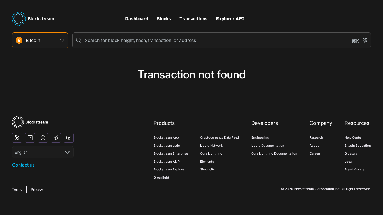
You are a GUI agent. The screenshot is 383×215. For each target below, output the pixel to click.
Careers (315, 153)
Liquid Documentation (267, 146)
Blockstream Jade (167, 146)
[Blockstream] (30, 122)
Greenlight (161, 177)
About (314, 146)
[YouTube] (69, 138)
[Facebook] (43, 138)
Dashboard (136, 18)
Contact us (23, 165)
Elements (207, 161)
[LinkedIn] (30, 138)
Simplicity (207, 169)
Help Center (353, 137)
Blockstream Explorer (169, 169)
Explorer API (230, 18)
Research (316, 137)
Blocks (163, 18)
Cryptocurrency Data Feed (219, 137)
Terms (17, 189)
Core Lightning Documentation (274, 153)
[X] (17, 138)
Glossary (351, 153)
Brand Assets (354, 169)
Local (348, 161)
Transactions (193, 18)
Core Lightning (211, 153)
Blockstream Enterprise (171, 153)
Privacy (37, 189)
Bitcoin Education (358, 146)
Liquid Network (211, 146)
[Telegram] (56, 138)
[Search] (79, 40)
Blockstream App (166, 137)
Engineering (260, 137)
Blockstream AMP (167, 161)
